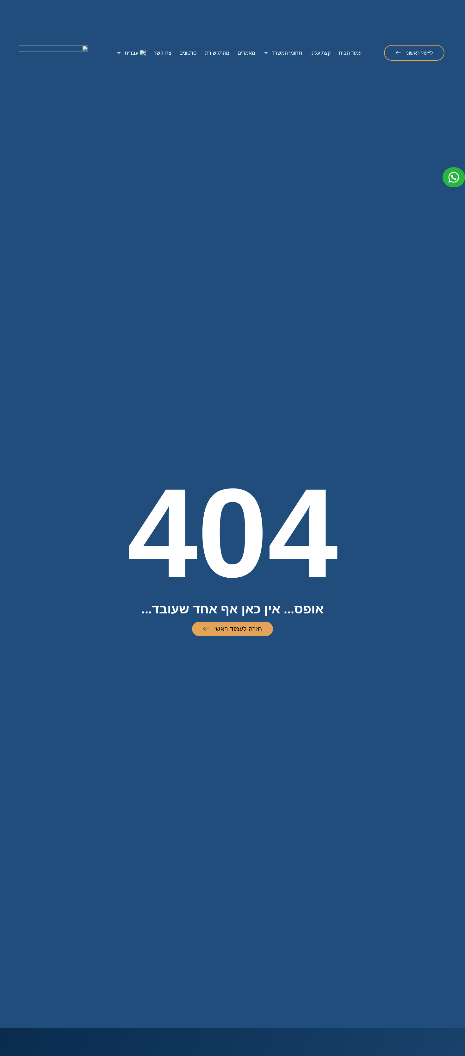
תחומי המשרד (287, 53)
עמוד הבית (350, 53)
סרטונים (188, 53)
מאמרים (246, 53)
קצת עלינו (320, 53)
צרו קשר (162, 53)
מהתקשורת (217, 53)
